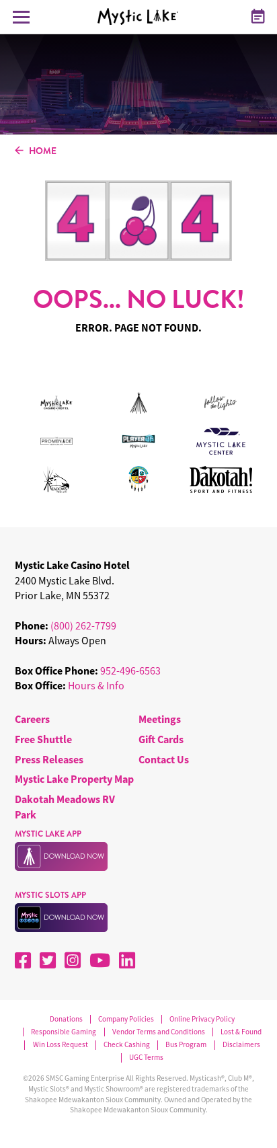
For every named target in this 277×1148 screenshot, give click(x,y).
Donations (66, 1019)
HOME (42, 151)
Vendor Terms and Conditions (158, 1032)
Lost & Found (241, 1032)
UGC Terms (146, 1057)
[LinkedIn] (127, 960)
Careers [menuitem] (32, 719)
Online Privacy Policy (202, 1019)
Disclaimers (241, 1044)
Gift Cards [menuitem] (161, 739)
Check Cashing (127, 1044)
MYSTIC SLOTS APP (50, 895)
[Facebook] (23, 960)
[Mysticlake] (142, 17)
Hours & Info (96, 685)
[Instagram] (73, 960)
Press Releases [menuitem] (49, 759)
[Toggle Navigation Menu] (21, 17)
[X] (48, 960)
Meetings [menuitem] (159, 719)
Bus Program (185, 1044)
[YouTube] (99, 960)
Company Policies (126, 1019)
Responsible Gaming (63, 1032)
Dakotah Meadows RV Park (65, 806)
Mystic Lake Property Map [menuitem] (74, 779)
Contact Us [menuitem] (163, 759)
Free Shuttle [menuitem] (43, 739)
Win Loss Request (60, 1044)
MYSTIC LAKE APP (48, 834)
